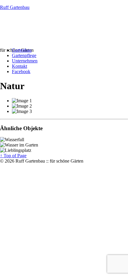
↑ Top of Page (13, 155)
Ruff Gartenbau (14, 7)
